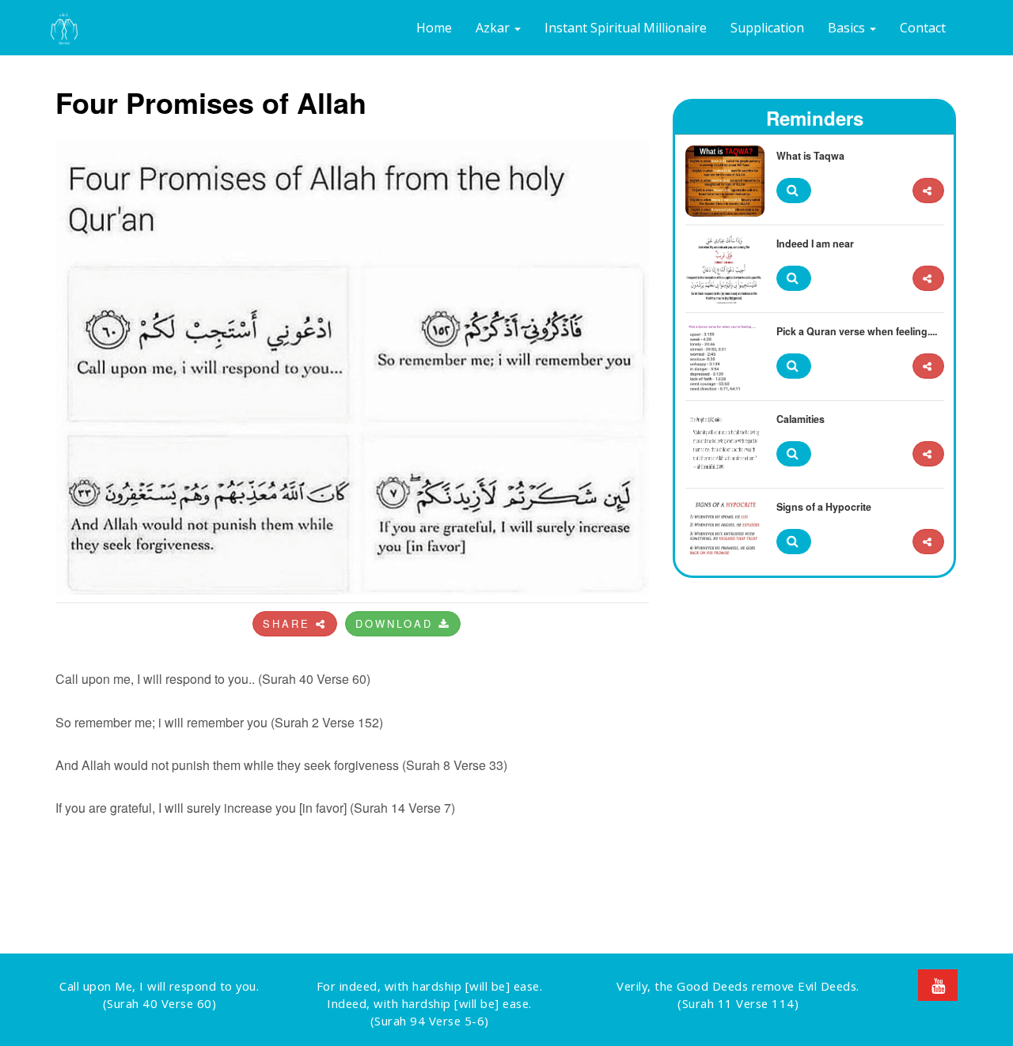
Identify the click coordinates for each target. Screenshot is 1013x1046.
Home (434, 27)
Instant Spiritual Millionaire (625, 27)
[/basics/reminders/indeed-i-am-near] (928, 279)
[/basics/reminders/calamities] (928, 454)
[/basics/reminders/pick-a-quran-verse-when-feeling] (928, 366)
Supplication (767, 27)
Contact (923, 27)
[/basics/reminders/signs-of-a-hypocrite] (928, 542)
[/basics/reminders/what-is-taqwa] (928, 191)
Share (289, 623)
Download (396, 623)
